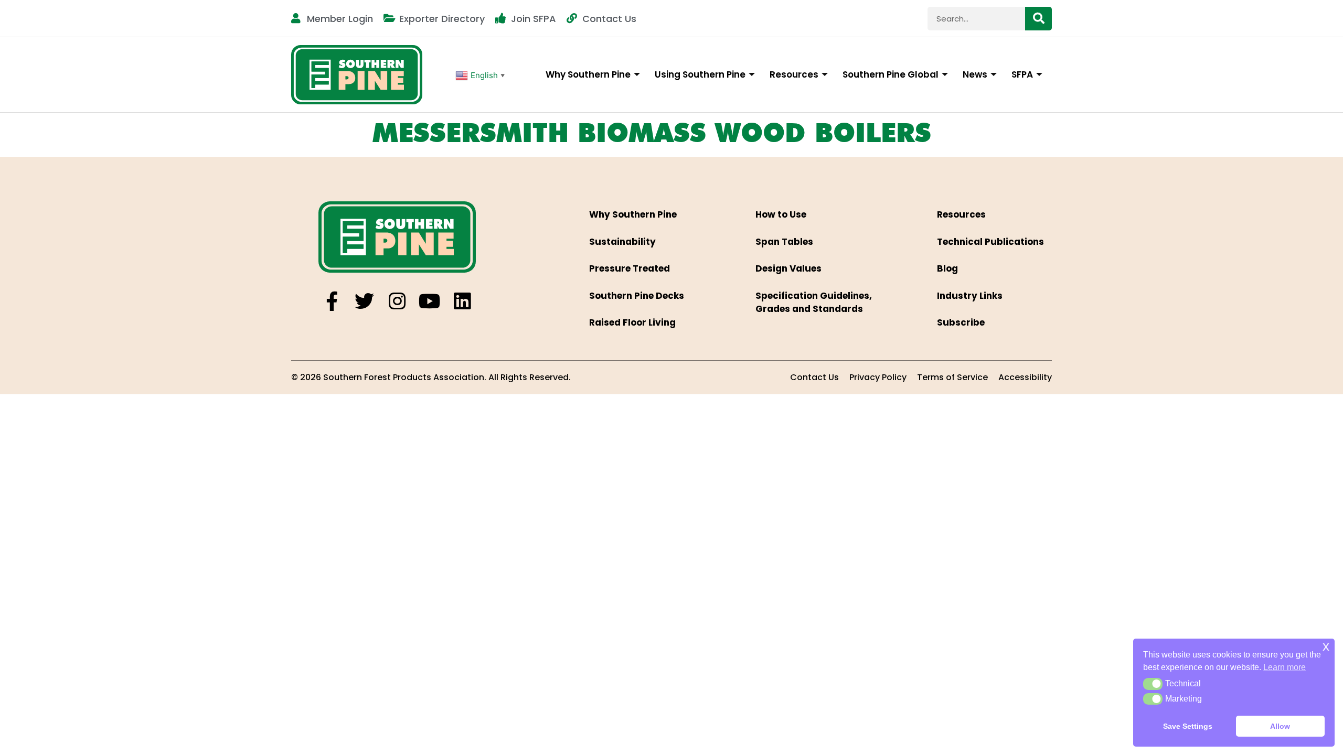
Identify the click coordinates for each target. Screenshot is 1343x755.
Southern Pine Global (891, 74)
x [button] (1326, 646)
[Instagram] (397, 301)
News (975, 74)
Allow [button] (1280, 726)
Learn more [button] (1284, 667)
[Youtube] (429, 301)
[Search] (1038, 18)
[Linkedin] (462, 301)
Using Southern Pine (700, 74)
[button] (1153, 683)
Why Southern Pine (588, 74)
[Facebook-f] (332, 301)
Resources (794, 74)
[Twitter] (364, 301)
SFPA (1022, 74)
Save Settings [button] (1187, 726)
